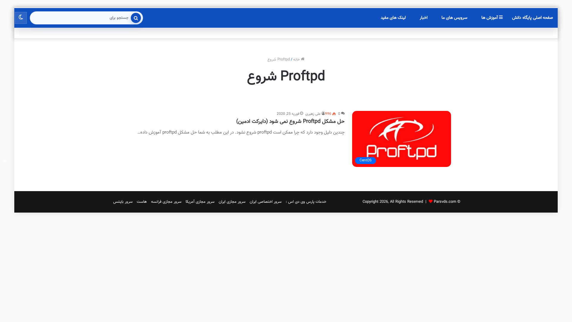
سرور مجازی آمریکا (200, 202)
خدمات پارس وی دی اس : (306, 202)
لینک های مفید (393, 18)
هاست (142, 202)
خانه (297, 60)
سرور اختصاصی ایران (266, 202)
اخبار (424, 18)
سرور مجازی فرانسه (166, 202)
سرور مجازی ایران (232, 202)
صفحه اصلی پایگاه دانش (532, 18)
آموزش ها (490, 18)
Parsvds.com (445, 202)
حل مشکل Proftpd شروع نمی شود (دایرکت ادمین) (290, 121)
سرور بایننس (123, 202)
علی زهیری (313, 114)
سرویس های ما (454, 18)
